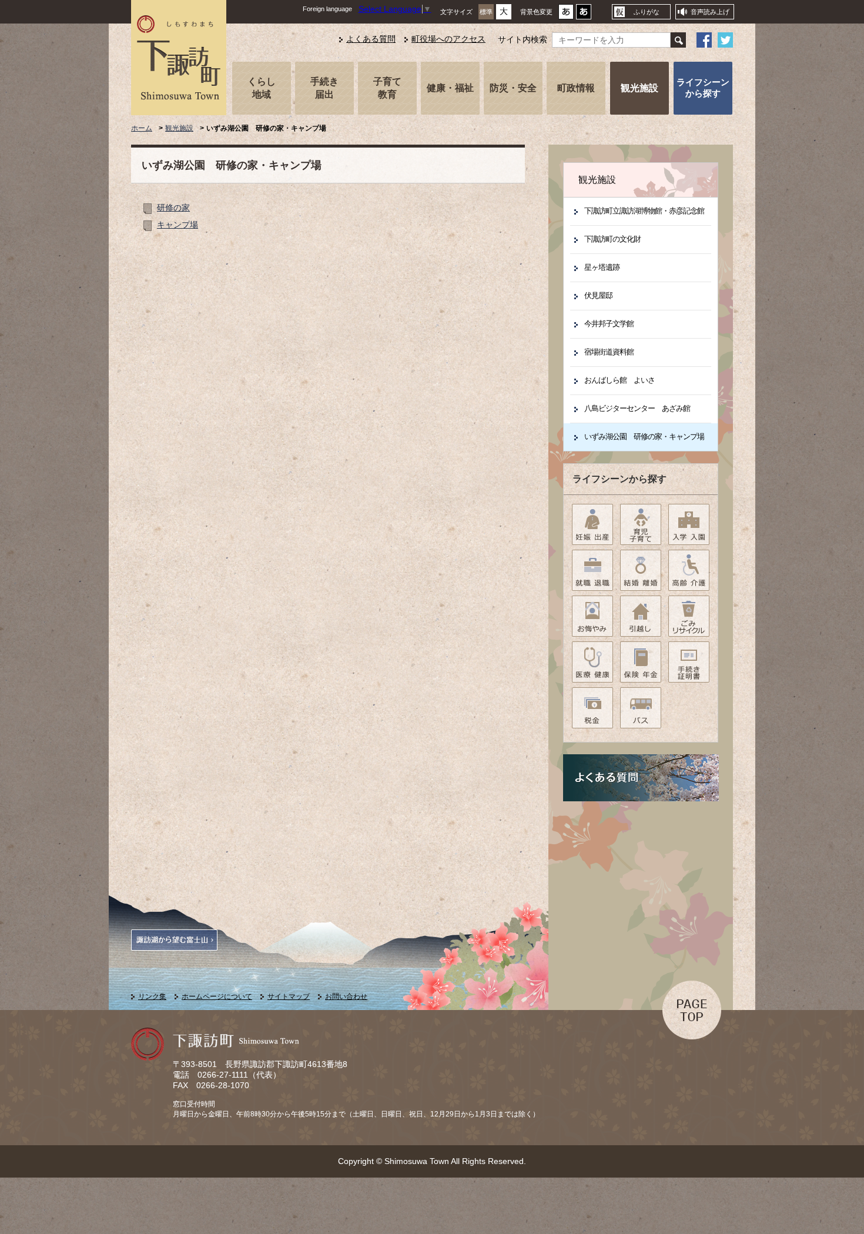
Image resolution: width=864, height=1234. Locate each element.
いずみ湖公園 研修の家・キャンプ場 (644, 436)
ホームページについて (217, 996)
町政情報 (576, 87)
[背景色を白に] (566, 15)
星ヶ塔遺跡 (601, 267)
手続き (324, 87)
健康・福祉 (450, 87)
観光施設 (639, 87)
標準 (486, 11)
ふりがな (646, 11)
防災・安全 (513, 87)
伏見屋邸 (598, 295)
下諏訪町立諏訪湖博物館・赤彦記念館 (644, 210)
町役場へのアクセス (448, 39)
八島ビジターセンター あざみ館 (637, 408)
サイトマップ (288, 996)
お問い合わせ (346, 996)
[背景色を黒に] (583, 15)
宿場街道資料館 (609, 351)
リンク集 (152, 996)
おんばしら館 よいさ (619, 380)
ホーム (141, 128)
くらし (261, 87)
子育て (387, 87)
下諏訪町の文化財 (612, 239)
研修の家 (173, 207)
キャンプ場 (177, 224)
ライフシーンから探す (703, 87)
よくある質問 (371, 39)
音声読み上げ (710, 11)
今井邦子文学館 (609, 323)
